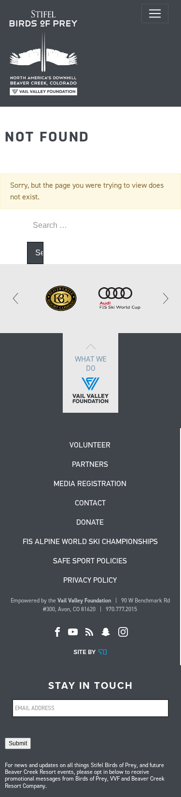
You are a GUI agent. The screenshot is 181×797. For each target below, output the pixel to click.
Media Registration (90, 484)
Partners (90, 465)
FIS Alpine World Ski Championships (90, 542)
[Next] (165, 298)
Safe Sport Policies (90, 561)
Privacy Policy (90, 581)
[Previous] (16, 298)
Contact (90, 503)
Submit (18, 743)
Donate (90, 523)
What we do (91, 363)
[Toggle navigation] (154, 13)
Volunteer (90, 445)
